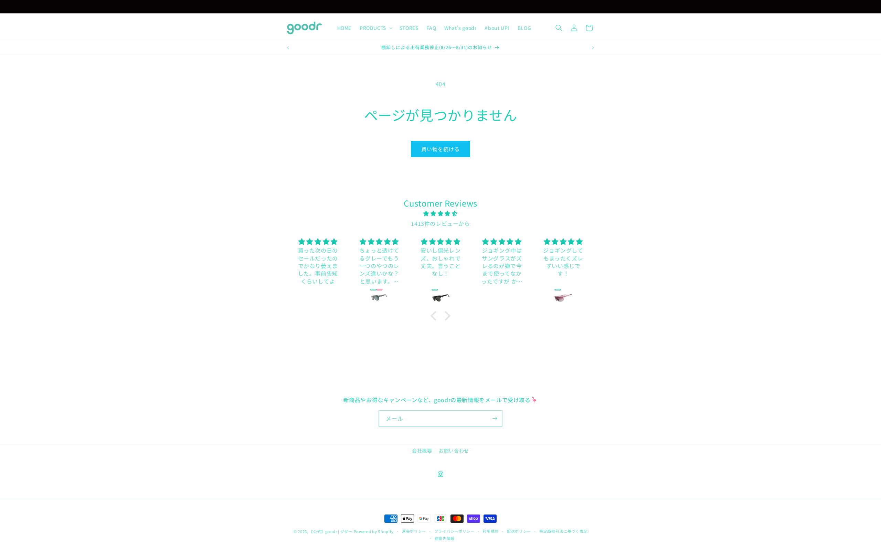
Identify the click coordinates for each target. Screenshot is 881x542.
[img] (440, 214)
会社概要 (422, 450)
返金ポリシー (414, 531)
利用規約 (490, 531)
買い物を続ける (440, 149)
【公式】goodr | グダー (330, 531)
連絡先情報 (445, 538)
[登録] (494, 418)
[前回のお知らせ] (381, 6)
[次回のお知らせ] (500, 6)
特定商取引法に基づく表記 (563, 531)
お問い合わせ (454, 450)
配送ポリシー (519, 531)
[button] (375, 28)
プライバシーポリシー (454, 531)
